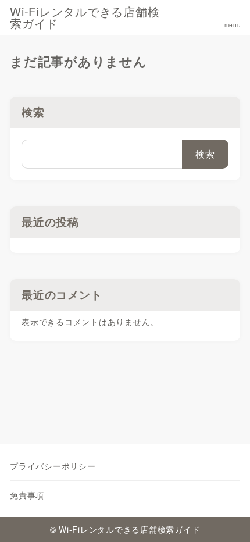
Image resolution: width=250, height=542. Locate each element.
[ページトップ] (226, 518)
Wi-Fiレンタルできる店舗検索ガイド (84, 17)
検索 (33, 112)
